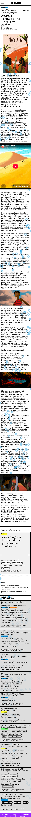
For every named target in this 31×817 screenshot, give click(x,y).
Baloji (14, 639)
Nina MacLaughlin (14, 736)
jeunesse (5, 613)
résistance (15, 734)
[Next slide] (29, 555)
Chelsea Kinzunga (19, 625)
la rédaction (15, 814)
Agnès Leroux (17, 667)
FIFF (21, 681)
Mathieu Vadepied (8, 665)
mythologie (6, 731)
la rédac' (5, 774)
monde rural (6, 784)
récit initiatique (18, 615)
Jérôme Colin (6, 563)
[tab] (2, 575)
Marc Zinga (17, 644)
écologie (5, 686)
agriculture (16, 784)
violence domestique (19, 753)
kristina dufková (8, 620)
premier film (6, 639)
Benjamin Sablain (16, 703)
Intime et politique (8, 779)
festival (19, 610)
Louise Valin (19, 808)
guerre (25, 10)
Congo (20, 639)
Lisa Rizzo (15, 689)
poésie (4, 736)
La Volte (24, 731)
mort (15, 717)
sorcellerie (6, 641)
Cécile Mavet (6, 805)
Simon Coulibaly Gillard (10, 681)
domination (6, 734)
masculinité (21, 779)
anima (4, 10)
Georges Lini (6, 751)
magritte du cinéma (9, 646)
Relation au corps (22, 613)
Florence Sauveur (8, 761)
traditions (14, 641)
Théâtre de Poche (7, 565)
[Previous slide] (1, 555)
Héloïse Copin (19, 720)
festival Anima (20, 109)
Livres (5, 729)
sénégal (24, 662)
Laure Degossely (19, 649)
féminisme (6, 13)
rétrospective (14, 774)
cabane (25, 802)
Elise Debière (19, 789)
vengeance (6, 753)
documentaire (7, 802)
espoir (23, 734)
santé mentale (17, 563)
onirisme (23, 641)
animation (11, 10)
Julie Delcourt (7, 28)
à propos (5, 814)
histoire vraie (7, 717)
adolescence (20, 565)
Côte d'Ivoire (6, 683)
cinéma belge (7, 644)
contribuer (26, 814)
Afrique (19, 10)
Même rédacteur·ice (10, 530)
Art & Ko (13, 607)
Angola (13, 13)
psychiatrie (5, 568)
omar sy (19, 665)
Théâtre (15, 560)
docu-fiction (14, 686)
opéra (4, 715)
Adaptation (6, 623)
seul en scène (6, 560)
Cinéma (5, 7)
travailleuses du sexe (10, 776)
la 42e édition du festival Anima (15, 95)
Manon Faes (19, 739)
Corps (12, 613)
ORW (8, 715)
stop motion (21, 618)
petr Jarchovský (21, 620)
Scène (4, 534)
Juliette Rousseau (8, 786)
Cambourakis (6, 781)
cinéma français (8, 662)
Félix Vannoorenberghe (10, 758)
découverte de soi (8, 618)
